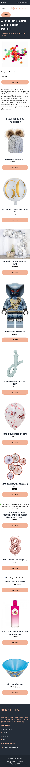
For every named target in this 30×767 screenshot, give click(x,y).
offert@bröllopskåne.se (22, 2)
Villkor (21, 762)
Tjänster (5, 733)
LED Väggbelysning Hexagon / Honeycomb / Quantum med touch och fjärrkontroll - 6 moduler (15, 514)
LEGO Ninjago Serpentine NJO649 (15, 331)
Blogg (9, 762)
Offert (6, 15)
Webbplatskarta (22, 764)
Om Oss (5, 736)
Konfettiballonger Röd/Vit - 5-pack (15, 434)
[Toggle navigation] (3, 8)
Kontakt (14, 762)
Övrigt (20, 72)
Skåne (4, 2)
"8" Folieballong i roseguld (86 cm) (15, 560)
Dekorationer (13, 72)
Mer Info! (15, 82)
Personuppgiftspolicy (9, 764)
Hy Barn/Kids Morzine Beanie (15, 159)
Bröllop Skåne (7, 729)
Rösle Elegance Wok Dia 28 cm (15, 582)
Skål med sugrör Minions (15, 684)
